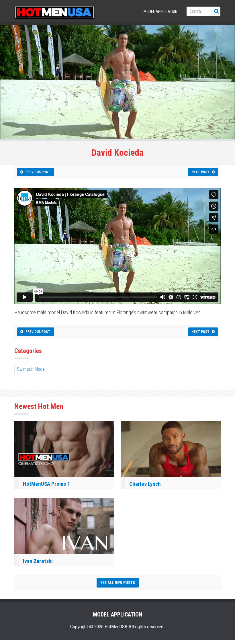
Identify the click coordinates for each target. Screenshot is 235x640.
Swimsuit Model (31, 369)
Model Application (160, 11)
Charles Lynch (145, 484)
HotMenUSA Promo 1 (46, 484)
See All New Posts (117, 582)
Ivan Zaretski (38, 561)
